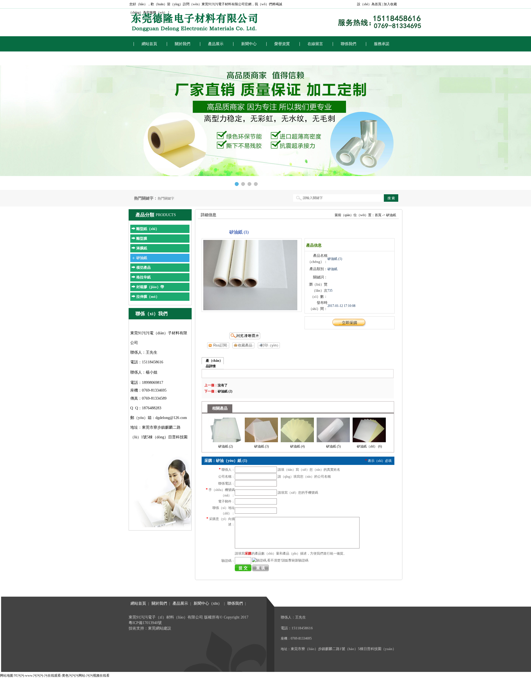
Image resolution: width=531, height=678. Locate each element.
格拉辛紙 (143, 277)
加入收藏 (390, 4)
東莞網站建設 (159, 628)
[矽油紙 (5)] (333, 429)
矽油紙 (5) (333, 446)
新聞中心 (249, 44)
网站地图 (6, 675)
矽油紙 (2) (225, 391)
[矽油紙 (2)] (225, 429)
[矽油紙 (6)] (369, 429)
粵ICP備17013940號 (145, 623)
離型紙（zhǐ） (147, 229)
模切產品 (143, 267)
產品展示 (215, 44)
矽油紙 (141, 258)
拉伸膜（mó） (147, 296)
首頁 (378, 215)
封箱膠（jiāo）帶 (150, 287)
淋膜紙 (141, 248)
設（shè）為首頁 (369, 4)
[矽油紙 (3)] (261, 429)
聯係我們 (348, 44)
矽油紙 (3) (261, 446)
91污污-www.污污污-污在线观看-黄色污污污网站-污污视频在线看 (62, 675)
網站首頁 (149, 44)
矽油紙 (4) (297, 446)
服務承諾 (381, 44)
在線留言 (315, 44)
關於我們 (182, 44)
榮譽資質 (282, 44)
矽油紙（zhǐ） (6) (369, 446)
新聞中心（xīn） (208, 603)
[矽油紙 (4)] (297, 429)
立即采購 (349, 323)
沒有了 (223, 385)
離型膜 (141, 238)
